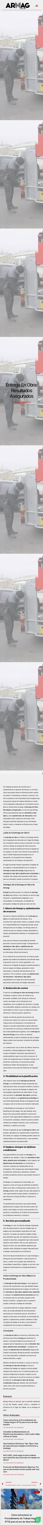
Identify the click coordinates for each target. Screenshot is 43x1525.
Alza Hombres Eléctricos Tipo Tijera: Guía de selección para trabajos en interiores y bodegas (20, 1445)
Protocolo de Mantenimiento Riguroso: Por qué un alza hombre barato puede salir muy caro (21, 1469)
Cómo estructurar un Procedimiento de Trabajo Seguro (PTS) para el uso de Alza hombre (20, 1422)
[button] (37, 6)
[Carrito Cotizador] (37, 1514)
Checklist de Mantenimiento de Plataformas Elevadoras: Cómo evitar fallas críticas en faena (21, 1434)
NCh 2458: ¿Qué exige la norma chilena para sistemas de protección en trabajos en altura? (21, 1457)
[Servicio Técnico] (37, 1509)
